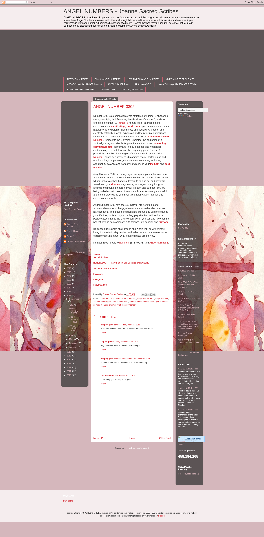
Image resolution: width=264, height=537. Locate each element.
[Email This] (142, 294)
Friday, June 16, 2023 (128, 375)
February (73, 343)
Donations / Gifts (108, 89)
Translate (188, 116)
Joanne (96, 254)
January (73, 347)
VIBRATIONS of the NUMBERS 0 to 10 (84, 84)
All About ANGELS (143, 84)
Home (132, 438)
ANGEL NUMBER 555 (188, 410)
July (71, 305)
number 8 (124, 242)
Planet (193, 439)
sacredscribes (136, 302)
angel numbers (161, 298)
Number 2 (98, 157)
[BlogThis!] (145, 294)
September (74, 299)
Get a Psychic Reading (74, 209)
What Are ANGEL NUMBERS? (108, 79)
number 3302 (122, 302)
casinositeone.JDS (109, 375)
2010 (69, 375)
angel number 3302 (145, 298)
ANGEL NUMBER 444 (188, 369)
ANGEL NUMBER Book (118, 84)
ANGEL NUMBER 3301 (73, 319)
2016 (69, 352)
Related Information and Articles (81, 89)
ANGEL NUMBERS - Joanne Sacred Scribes (120, 11)
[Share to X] (148, 294)
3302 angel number (114, 298)
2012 (69, 367)
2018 (69, 291)
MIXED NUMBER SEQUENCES (180, 79)
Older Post (165, 438)
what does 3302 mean (126, 305)
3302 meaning (130, 298)
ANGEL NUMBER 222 (188, 388)
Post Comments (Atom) (138, 448)
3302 (102, 298)
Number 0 (98, 140)
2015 (69, 356)
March (72, 339)
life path (154, 164)
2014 (69, 359)
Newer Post (99, 438)
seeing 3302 (148, 302)
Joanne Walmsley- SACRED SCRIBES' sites (177, 84)
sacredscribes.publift (76, 241)
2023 (69, 280)
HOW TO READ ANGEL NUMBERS (144, 79)
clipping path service (111, 325)
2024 (69, 276)
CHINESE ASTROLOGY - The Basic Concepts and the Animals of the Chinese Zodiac (189, 325)
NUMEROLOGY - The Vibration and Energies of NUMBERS (121, 263)
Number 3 (122, 123)
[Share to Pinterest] (154, 294)
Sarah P (70, 236)
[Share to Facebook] (151, 294)
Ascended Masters (159, 136)
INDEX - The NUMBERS (77, 79)
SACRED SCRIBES (187, 271)
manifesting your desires (125, 126)
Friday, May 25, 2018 (130, 325)
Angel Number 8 (158, 242)
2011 (69, 371)
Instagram (98, 279)
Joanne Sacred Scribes (73, 225)
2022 (69, 284)
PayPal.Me (100, 284)
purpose (164, 222)
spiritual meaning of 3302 (104, 305)
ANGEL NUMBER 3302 (73, 310)
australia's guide (191, 441)
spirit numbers (161, 302)
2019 (69, 288)
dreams (115, 184)
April (71, 335)
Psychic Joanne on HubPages (186, 334)
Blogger (161, 516)
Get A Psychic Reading (132, 89)
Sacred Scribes (100, 257)
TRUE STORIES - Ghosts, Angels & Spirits (189, 341)
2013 (69, 363)
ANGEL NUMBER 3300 (73, 328)
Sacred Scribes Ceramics (105, 268)
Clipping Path (107, 342)
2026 (69, 268)
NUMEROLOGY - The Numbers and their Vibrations (188, 284)
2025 (69, 272)
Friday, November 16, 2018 (126, 342)
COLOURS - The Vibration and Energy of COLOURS (188, 307)
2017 (69, 295)
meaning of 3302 (108, 302)
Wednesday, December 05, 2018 (135, 359)
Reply (103, 333)
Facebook (98, 274)
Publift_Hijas (72, 231)
